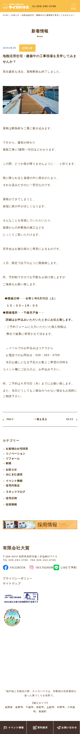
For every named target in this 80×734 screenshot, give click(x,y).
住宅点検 (11, 498)
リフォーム (13, 458)
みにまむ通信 (14, 474)
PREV (10, 419)
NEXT (69, 419)
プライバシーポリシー (18, 578)
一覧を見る (40, 419)
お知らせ (11, 469)
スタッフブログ (15, 492)
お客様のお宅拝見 (17, 448)
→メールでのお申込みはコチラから (29, 348)
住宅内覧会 (13, 485)
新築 (8, 463)
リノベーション (15, 453)
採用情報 (11, 504)
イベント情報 (14, 481)
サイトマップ (12, 583)
